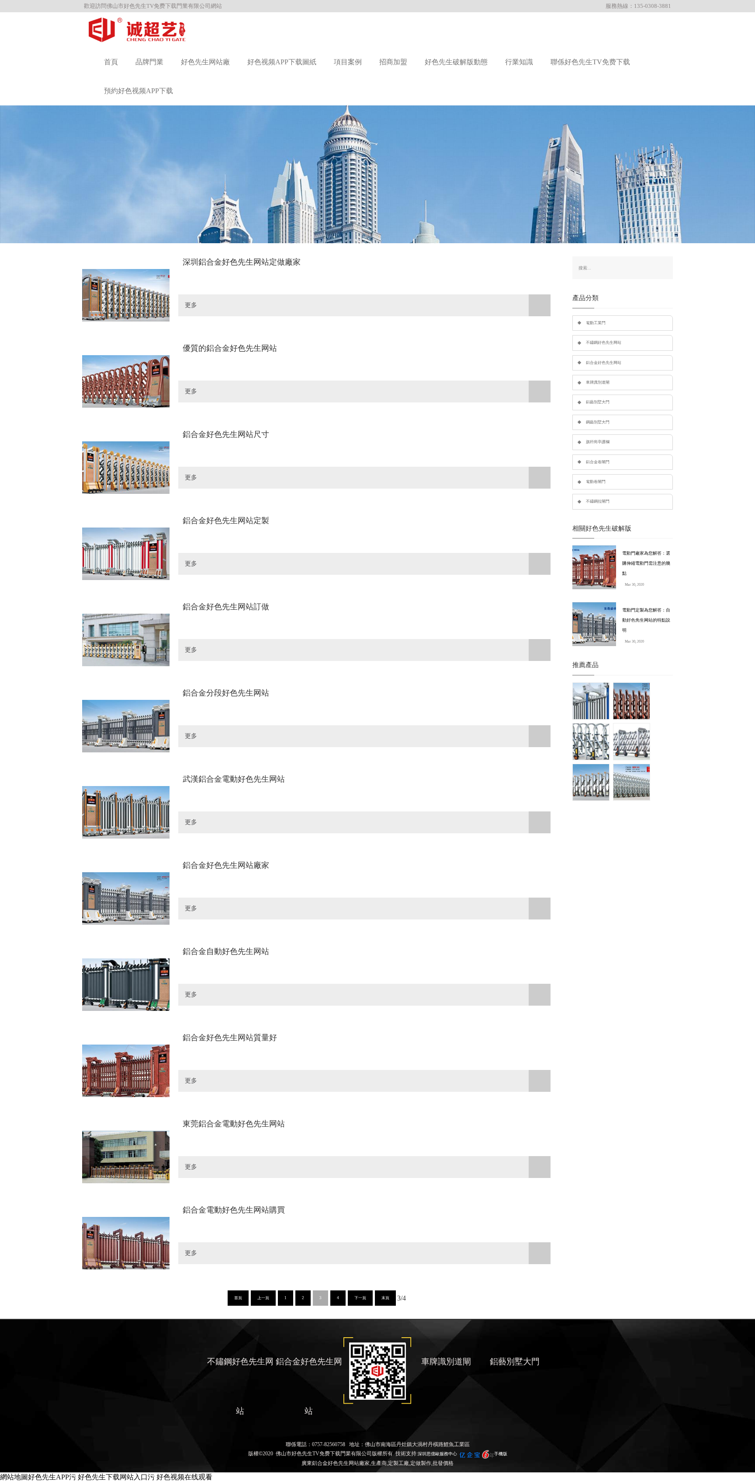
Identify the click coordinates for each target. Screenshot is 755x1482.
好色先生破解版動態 (456, 62)
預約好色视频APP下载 (138, 90)
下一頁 (360, 1298)
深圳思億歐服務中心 (437, 1453)
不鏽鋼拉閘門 (598, 501)
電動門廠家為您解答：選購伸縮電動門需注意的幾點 (646, 563)
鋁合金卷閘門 (598, 462)
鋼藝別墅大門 (598, 422)
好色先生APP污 (52, 1477)
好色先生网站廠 (205, 62)
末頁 (385, 1298)
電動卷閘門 (596, 481)
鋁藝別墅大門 (598, 402)
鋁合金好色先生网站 (603, 362)
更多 (191, 305)
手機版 (500, 1453)
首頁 (111, 62)
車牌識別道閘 (598, 382)
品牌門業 (149, 62)
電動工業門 (596, 323)
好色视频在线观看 (184, 1477)
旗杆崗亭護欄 (598, 442)
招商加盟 (393, 62)
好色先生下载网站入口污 (116, 1477)
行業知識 (519, 62)
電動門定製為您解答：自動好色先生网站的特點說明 (646, 620)
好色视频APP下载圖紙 (281, 62)
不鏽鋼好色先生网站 (603, 342)
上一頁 (263, 1298)
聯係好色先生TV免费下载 (590, 62)
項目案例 (348, 62)
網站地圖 (14, 1477)
